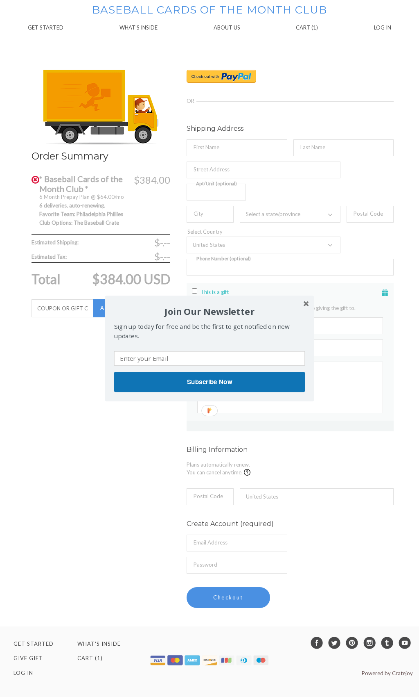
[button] (209, 311)
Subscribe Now (209, 381)
